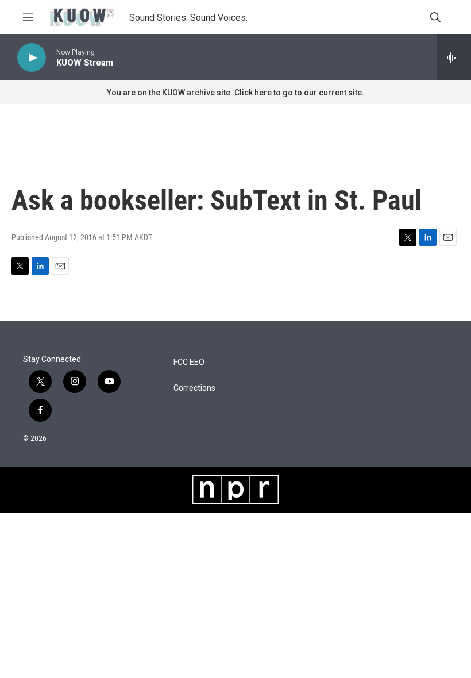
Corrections (194, 388)
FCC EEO (188, 362)
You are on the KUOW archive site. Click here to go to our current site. (235, 92)
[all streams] (454, 57)
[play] (31, 57)
